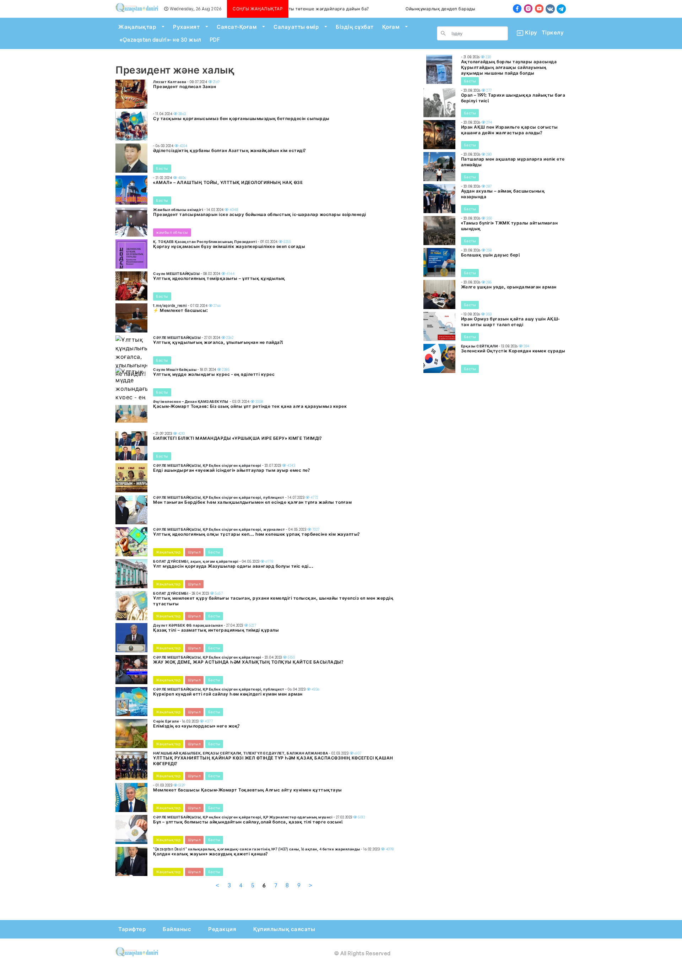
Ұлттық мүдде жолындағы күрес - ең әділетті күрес (214, 374)
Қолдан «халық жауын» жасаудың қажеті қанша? (210, 853)
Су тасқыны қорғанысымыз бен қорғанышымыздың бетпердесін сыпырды (241, 118)
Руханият (186, 26)
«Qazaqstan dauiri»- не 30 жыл (160, 39)
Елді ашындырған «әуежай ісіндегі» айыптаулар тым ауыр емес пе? (231, 470)
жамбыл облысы (172, 232)
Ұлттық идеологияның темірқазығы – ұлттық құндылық (219, 278)
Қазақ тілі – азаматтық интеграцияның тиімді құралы (216, 630)
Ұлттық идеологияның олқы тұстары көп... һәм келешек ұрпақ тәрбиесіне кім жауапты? (256, 534)
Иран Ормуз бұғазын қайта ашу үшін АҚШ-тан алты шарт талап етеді (510, 321)
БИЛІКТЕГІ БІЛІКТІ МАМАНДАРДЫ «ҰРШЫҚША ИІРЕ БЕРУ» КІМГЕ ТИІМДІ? (237, 438)
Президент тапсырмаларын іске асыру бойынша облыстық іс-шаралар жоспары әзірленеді (259, 214)
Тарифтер (132, 929)
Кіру (528, 32)
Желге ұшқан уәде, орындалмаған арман (509, 287)
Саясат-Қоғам (236, 26)
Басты (162, 168)
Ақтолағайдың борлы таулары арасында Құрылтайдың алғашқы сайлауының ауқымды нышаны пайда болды (509, 67)
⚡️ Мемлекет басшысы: (180, 310)
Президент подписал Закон (184, 86)
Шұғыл (194, 552)
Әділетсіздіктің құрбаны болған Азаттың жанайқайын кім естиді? (229, 150)
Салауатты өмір (296, 26)
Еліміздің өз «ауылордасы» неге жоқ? (196, 726)
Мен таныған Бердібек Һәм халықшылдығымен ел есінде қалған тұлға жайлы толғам (252, 502)
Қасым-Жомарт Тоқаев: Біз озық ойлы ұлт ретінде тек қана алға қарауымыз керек (250, 406)
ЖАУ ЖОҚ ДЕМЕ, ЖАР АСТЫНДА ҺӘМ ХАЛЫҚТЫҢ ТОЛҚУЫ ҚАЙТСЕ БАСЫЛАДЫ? (248, 662)
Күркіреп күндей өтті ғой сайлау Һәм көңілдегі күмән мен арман (228, 694)
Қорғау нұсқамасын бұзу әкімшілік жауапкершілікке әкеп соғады (229, 246)
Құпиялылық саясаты (284, 929)
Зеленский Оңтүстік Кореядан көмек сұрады (513, 350)
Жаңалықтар (137, 26)
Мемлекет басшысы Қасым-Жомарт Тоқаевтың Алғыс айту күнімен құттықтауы (247, 790)
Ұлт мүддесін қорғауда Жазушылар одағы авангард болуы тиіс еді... (233, 566)
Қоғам (391, 26)
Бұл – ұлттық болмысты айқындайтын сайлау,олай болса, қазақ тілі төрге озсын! (248, 821)
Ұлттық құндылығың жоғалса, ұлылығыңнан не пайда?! (218, 342)
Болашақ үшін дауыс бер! (490, 255)
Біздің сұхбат (355, 26)
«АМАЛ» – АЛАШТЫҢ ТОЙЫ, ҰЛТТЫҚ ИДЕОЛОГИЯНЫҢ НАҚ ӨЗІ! (228, 182)
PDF (215, 39)
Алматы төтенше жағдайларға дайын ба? (305, 8)
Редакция (222, 929)
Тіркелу (553, 32)
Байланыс (177, 929)
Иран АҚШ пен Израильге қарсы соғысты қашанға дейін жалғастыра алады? (509, 129)
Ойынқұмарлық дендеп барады (422, 8)
